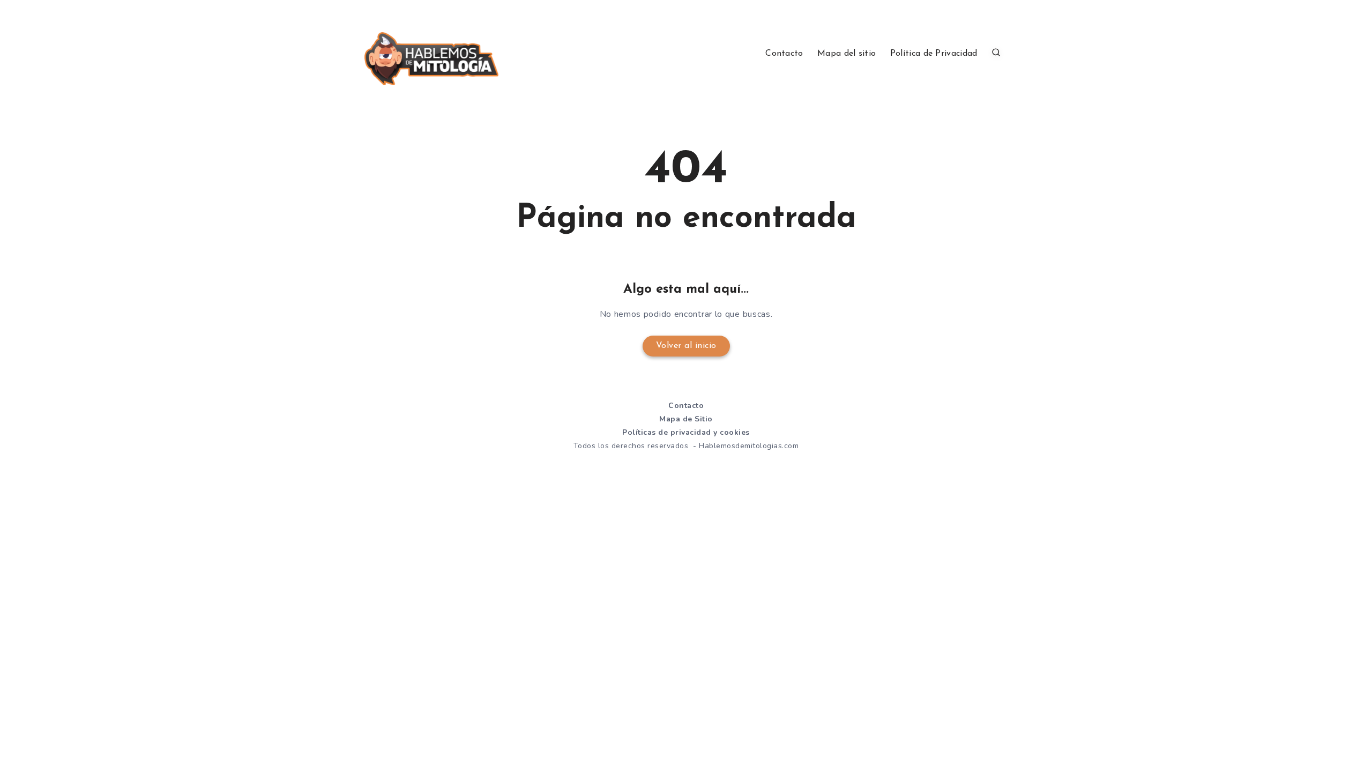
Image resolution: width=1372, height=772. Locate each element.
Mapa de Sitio (686, 419)
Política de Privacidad (934, 53)
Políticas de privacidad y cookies (686, 432)
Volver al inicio (686, 346)
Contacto (784, 53)
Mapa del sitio (846, 53)
